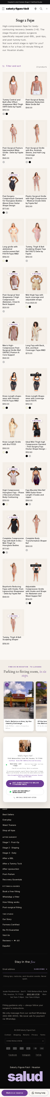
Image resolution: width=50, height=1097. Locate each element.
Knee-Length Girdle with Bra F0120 (12, 443)
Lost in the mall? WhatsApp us (21, 791)
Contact (8, 1035)
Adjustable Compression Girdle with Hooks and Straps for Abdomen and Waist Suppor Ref (36, 591)
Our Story (7, 919)
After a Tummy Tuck (12, 863)
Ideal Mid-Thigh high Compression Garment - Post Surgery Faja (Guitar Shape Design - (36, 445)
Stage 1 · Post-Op (11, 842)
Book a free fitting (11, 891)
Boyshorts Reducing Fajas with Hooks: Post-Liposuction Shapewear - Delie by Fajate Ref (13, 590)
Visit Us (6, 935)
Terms (42, 1035)
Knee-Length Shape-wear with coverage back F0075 (35, 398)
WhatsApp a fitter (11, 897)
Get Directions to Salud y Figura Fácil (25, 783)
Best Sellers (8, 814)
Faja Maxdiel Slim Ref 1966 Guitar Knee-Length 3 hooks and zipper (35, 493)
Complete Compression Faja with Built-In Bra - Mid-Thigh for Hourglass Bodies (13, 542)
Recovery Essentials (12, 879)
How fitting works (11, 902)
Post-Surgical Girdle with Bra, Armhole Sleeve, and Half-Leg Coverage (35, 151)
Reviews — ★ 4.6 (11, 940)
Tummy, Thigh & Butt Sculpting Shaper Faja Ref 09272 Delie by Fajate (36, 250)
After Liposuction (11, 869)
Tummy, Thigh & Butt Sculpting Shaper (12, 638)
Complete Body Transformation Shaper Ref (36, 540)
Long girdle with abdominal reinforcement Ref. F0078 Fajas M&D (11, 250)
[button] (3, 8)
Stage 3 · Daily (9, 853)
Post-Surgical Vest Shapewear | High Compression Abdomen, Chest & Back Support (11, 300)
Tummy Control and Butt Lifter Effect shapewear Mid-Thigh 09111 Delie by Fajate (13, 103)
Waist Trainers (9, 825)
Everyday (7, 820)
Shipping (17, 1035)
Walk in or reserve (14, 1093)
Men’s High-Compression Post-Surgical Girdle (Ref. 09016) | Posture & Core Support (12, 350)
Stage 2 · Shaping (11, 847)
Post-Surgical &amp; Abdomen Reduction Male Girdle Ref (35, 102)
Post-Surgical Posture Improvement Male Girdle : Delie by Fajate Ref (13, 151)
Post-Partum (9, 874)
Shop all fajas (9, 830)
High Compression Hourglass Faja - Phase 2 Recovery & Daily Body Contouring (13, 493)
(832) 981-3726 (33, 994)
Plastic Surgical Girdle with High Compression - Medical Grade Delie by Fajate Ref (36, 199)
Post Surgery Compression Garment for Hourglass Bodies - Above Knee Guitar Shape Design (13, 201)
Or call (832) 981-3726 (26, 797)
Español (6, 946)
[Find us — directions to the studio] (35, 8)
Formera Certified (11, 924)
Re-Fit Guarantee (11, 930)
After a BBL (8, 858)
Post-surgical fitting (12, 907)
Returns (26, 1035)
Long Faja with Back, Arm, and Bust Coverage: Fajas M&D (35, 347)
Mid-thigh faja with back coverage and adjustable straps (35, 297)
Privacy (35, 1035)
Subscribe (40, 969)
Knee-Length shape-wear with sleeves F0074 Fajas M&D (12, 398)
